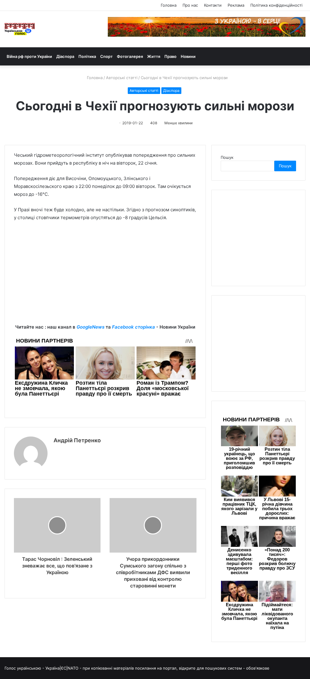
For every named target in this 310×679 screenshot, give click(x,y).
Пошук (227, 157)
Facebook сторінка (133, 327)
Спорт (106, 56)
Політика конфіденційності (276, 5)
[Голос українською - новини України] (20, 29)
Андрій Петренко (77, 440)
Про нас (190, 5)
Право (170, 56)
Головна (168, 5)
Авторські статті (121, 77)
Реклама (236, 5)
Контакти (213, 5)
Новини (188, 56)
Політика (87, 56)
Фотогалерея (130, 56)
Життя (153, 56)
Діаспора (65, 56)
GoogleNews (90, 327)
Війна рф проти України (29, 56)
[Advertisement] (105, 280)
